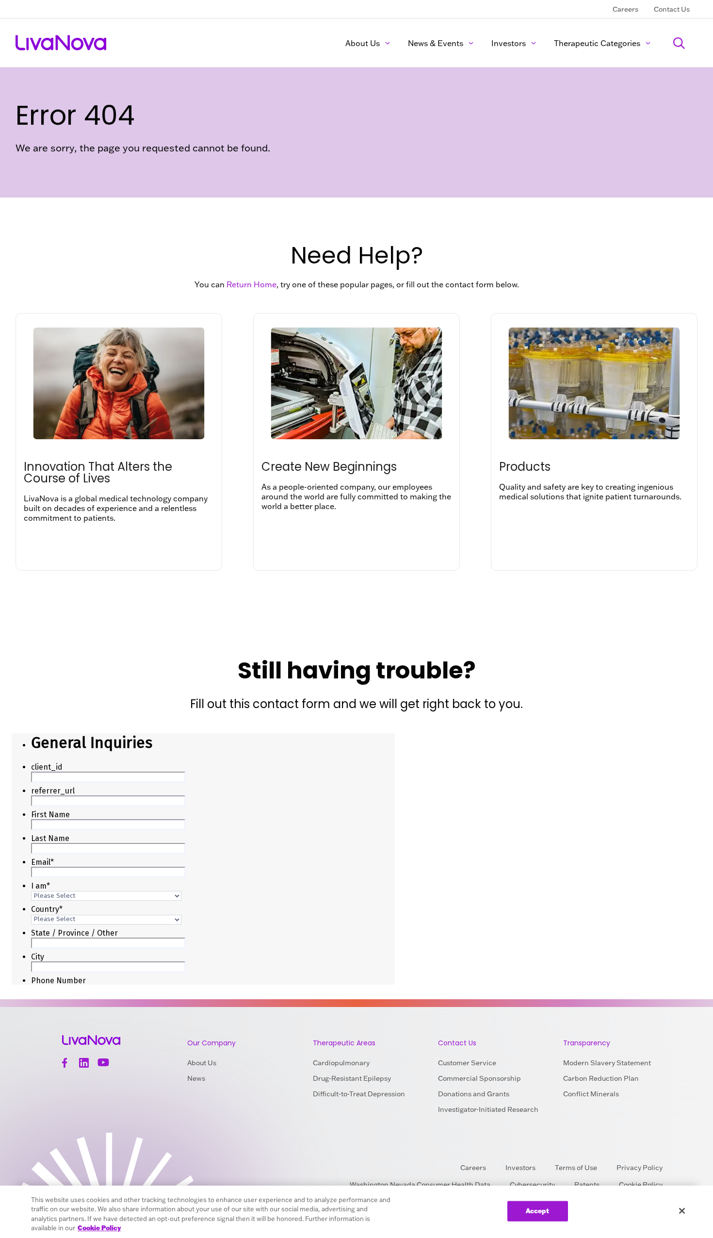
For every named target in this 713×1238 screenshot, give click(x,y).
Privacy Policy (639, 1167)
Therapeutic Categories (597, 43)
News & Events (435, 43)
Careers (625, 9)
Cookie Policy (99, 1228)
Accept (538, 1211)
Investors (508, 43)
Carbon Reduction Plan (601, 1078)
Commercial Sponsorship (479, 1078)
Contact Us (672, 9)
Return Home (251, 284)
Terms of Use (576, 1167)
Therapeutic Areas (344, 1043)
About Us (362, 43)
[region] (356, 1212)
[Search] (679, 43)
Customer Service (467, 1062)
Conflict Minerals (591, 1093)
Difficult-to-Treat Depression (359, 1093)
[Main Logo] (62, 43)
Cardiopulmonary (341, 1062)
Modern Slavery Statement (607, 1062)
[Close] (682, 1210)
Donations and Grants (473, 1093)
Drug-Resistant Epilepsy (352, 1078)
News (196, 1078)
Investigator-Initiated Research (488, 1109)
